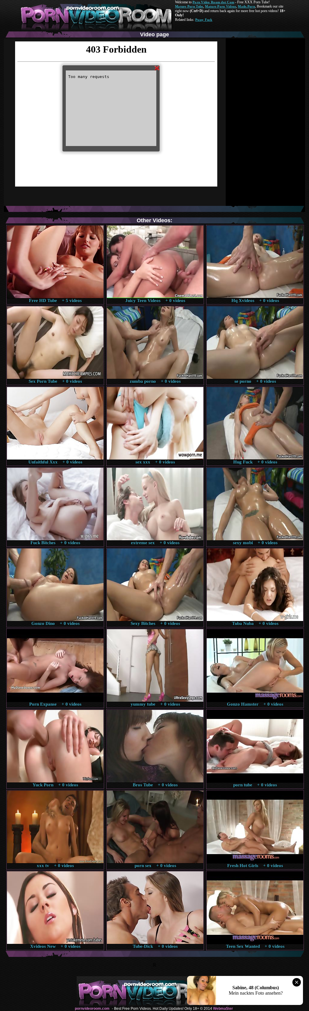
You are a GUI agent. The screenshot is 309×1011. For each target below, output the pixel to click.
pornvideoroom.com (92, 1008)
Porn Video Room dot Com (213, 2)
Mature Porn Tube (189, 6)
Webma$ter (223, 1008)
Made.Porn (246, 6)
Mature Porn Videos (220, 6)
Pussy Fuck (203, 19)
